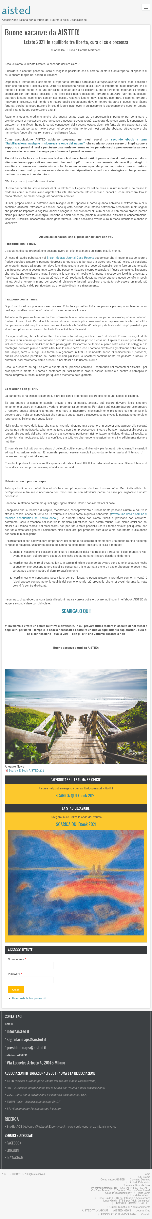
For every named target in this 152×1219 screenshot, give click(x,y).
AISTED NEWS (122, 1210)
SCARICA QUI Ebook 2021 (76, 824)
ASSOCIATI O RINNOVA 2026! (118, 1214)
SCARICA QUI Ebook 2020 (76, 795)
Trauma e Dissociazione (137, 1185)
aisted (16, 10)
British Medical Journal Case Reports (70, 257)
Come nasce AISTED (113, 1179)
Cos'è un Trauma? (101, 1190)
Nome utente (16, 959)
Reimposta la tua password (29, 998)
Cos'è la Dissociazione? (118, 1193)
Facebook (14, 1143)
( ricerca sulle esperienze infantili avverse (61, 1126)
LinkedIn (13, 1150)
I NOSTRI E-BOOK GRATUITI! (132, 1203)
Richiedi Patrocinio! (139, 1182)
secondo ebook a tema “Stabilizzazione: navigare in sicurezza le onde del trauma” (76, 141)
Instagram (15, 1157)
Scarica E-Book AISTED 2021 (27, 770)
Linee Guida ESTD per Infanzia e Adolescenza (124, 1198)
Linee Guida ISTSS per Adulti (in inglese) (126, 1200)
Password (14, 974)
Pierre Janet (143, 1193)
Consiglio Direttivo (140, 1179)
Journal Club (143, 1210)
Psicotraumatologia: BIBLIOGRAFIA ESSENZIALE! (120, 1188)
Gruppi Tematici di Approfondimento (129, 1207)
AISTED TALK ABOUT (95, 1210)
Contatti (145, 1214)
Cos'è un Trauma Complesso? (133, 1190)
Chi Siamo (144, 1177)
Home (146, 1174)
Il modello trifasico (140, 1195)
